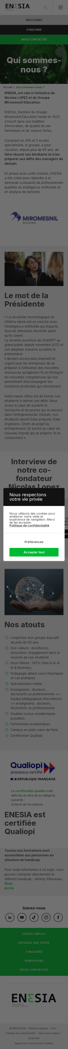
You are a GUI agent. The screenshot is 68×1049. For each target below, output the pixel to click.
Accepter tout (34, 552)
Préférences (34, 542)
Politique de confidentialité (29, 525)
